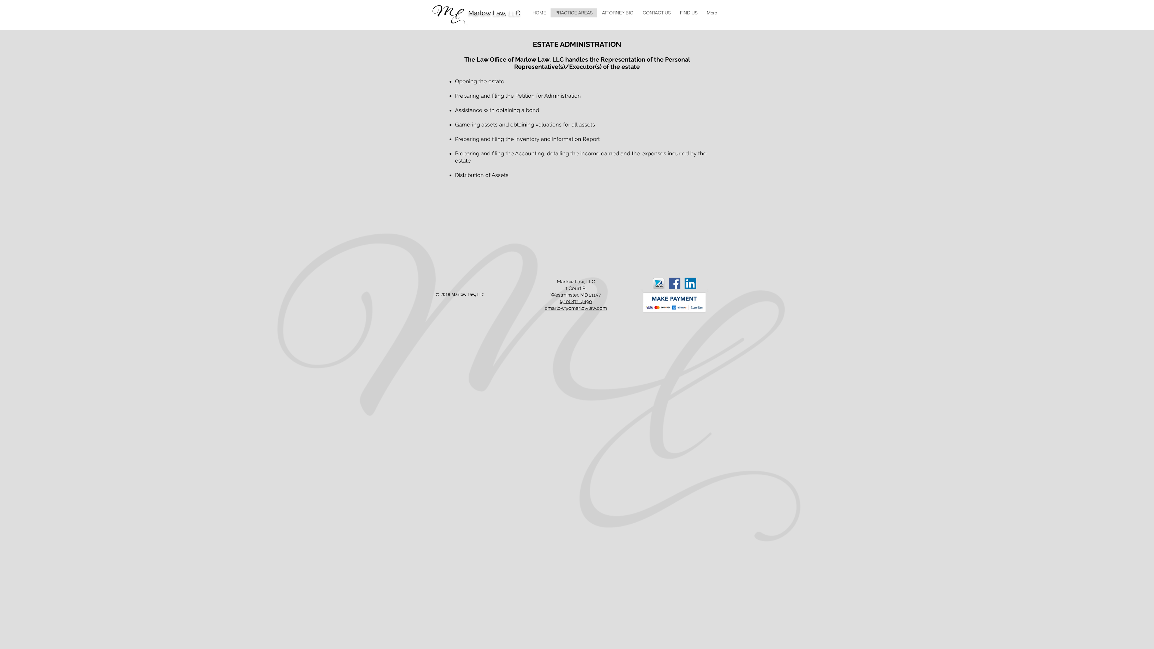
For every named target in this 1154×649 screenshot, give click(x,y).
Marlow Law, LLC (494, 13)
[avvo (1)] (658, 283)
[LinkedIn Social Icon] (690, 283)
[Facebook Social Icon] (674, 283)
